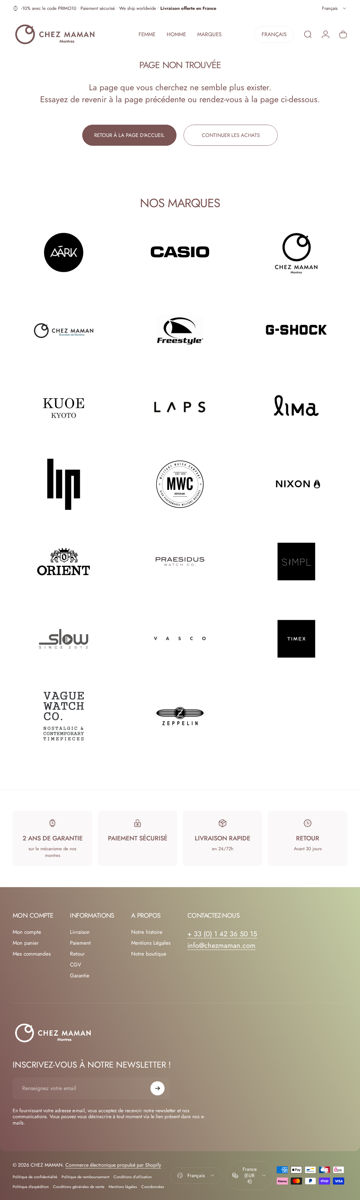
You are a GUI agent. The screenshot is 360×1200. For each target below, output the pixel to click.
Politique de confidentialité (35, 1177)
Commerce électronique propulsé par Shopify (113, 1164)
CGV (75, 965)
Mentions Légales (151, 943)
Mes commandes (32, 954)
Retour (77, 954)
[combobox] (334, 8)
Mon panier (26, 943)
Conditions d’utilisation (133, 1177)
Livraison (80, 932)
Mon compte (27, 932)
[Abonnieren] (157, 1088)
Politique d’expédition (31, 1186)
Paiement (80, 943)
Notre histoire (146, 932)
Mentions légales (123, 1186)
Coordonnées (152, 1186)
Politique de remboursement (85, 1177)
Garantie (79, 975)
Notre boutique (148, 954)
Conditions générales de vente (78, 1186)
